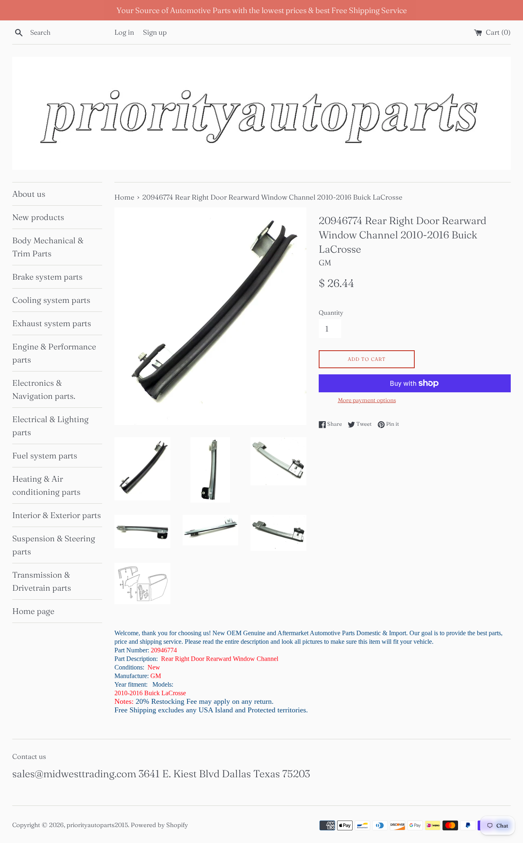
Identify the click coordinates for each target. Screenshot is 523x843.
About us (28, 194)
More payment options (367, 400)
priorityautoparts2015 (97, 825)
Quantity (331, 312)
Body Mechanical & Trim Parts (47, 246)
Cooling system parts (51, 300)
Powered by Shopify (159, 825)
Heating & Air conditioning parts (46, 485)
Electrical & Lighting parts (50, 425)
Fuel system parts (44, 455)
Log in (124, 32)
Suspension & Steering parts (53, 544)
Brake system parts (47, 276)
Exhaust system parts (51, 323)
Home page (33, 611)
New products (38, 217)
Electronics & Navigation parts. (43, 389)
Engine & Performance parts (54, 353)
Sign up (155, 32)
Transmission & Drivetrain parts (41, 581)
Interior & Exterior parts (56, 515)
